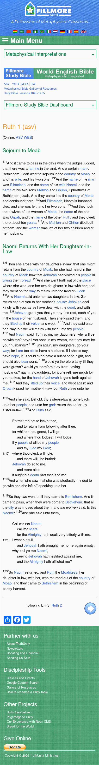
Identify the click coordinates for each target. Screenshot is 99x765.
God (33, 447)
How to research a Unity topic (27, 692)
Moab (85, 173)
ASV (19, 137)
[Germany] (62, 31)
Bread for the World (20, 726)
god (52, 404)
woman (34, 227)
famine (34, 168)
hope (15, 355)
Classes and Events (21, 678)
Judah (80, 290)
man (83, 168)
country (70, 173)
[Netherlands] (55, 31)
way (32, 290)
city (11, 507)
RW (33, 84)
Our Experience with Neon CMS (29, 721)
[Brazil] (42, 31)
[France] (69, 31)
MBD (24, 84)
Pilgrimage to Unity (20, 717)
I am (19, 350)
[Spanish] (76, 31)
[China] (28, 31)
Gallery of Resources (21, 687)
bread (26, 279)
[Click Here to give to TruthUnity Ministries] (15, 747)
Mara (33, 528)
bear (24, 361)
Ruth (66, 216)
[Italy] (48, 31)
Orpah (15, 216)
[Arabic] (21, 31)
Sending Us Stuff (18, 657)
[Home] (49, 8)
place (86, 279)
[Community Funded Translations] (83, 31)
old (32, 350)
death (34, 474)
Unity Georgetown (19, 712)
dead (71, 307)
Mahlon (43, 189)
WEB (28, 137)
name (73, 179)
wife (18, 179)
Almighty (35, 534)
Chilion (61, 189)
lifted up (16, 323)
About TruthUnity (18, 643)
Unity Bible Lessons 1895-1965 (24, 93)
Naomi (71, 184)
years (31, 222)
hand (37, 377)
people (86, 274)
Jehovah (50, 274)
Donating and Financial (22, 653)
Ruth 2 (56, 605)
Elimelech (17, 184)
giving (7, 279)
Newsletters (15, 648)
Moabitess (69, 572)
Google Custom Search (23, 682)
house (61, 301)
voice (35, 323)
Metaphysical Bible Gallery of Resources (30, 88)
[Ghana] (15, 31)
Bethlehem (73, 496)
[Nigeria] (35, 31)
